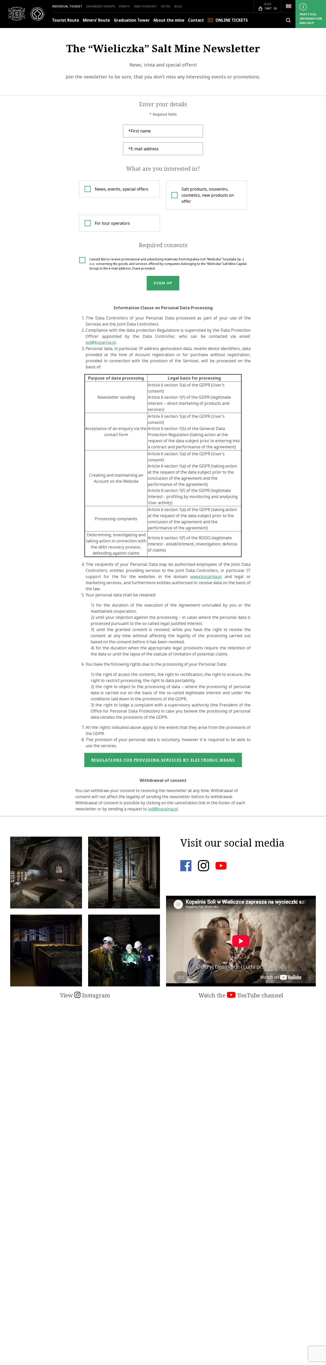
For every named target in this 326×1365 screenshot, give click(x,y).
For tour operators (112, 223)
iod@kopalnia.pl (101, 342)
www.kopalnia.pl (206, 576)
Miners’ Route (96, 20)
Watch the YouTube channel (241, 995)
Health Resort (145, 6)
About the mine (168, 20)
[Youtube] (221, 870)
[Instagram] (203, 870)
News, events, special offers (121, 189)
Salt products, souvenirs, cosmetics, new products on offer (208, 195)
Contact (196, 20)
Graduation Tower (132, 20)
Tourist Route (65, 20)
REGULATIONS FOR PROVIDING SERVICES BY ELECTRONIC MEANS (163, 760)
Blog (178, 6)
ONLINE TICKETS (231, 20)
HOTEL (165, 6)
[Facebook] (186, 870)
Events (124, 6)
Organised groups (100, 6)
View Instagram (85, 995)
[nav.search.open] (288, 20)
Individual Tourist (67, 6)
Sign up (163, 283)
